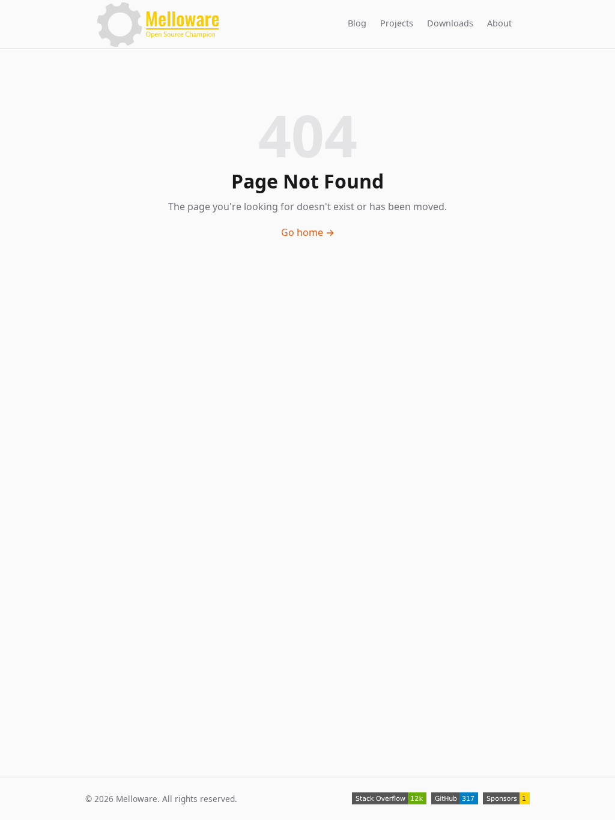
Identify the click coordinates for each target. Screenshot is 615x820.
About (499, 22)
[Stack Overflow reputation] (389, 798)
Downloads (450, 22)
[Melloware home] (158, 24)
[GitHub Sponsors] (506, 798)
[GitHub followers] (454, 798)
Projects (396, 22)
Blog (357, 22)
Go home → (308, 232)
